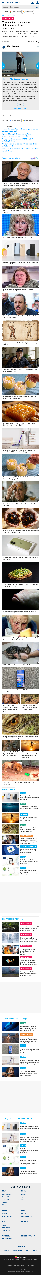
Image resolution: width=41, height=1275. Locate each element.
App (22, 1199)
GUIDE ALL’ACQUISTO (26, 836)
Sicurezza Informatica (7, 1237)
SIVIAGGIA (26, 1261)
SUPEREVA (24, 1263)
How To (23, 1213)
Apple (23, 1197)
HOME (3, 15)
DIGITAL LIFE (6, 1210)
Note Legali (17, 1265)
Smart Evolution (7, 1216)
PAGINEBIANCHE (9, 1261)
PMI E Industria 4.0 (28, 1236)
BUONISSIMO (17, 1263)
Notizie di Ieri (6, 1197)
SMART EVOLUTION (10, 15)
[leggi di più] (38, 47)
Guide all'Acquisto (26, 1216)
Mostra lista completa (20, 108)
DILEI (22, 1261)
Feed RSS (6, 1250)
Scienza (4, 1202)
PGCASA (35, 1259)
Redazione (25, 1222)
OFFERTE (23, 793)
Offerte (4, 1205)
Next (37, 65)
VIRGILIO (10, 1259)
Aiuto (27, 1267)
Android (23, 1194)
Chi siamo (9, 1265)
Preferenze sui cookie (18, 1267)
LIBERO (5, 1259)
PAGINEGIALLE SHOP (27, 1259)
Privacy (23, 1265)
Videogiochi (6, 1230)
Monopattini (7, 115)
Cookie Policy (30, 1265)
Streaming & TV (7, 1227)
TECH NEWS (24, 814)
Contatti (34, 1250)
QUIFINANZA (33, 1261)
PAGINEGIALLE (17, 1259)
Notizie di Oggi (6, 1194)
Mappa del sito (17, 1250)
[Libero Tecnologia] (20, 1246)
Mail (32, 5)
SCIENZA (23, 804)
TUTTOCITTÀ (17, 1261)
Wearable (5, 1213)
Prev (3, 65)
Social (4, 1225)
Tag (27, 1250)
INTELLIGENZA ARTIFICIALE (28, 846)
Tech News (5, 1199)
